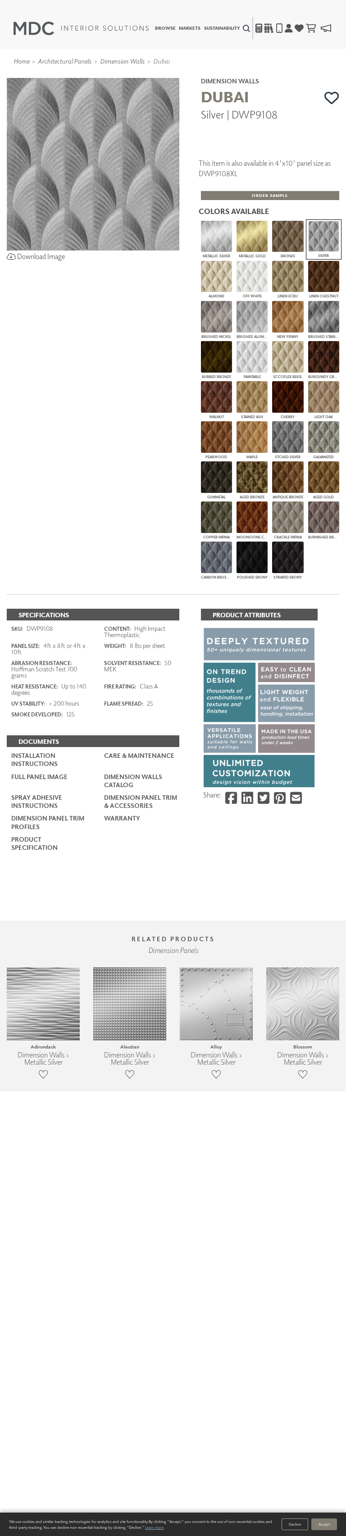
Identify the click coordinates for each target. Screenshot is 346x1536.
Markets (189, 28)
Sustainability (222, 28)
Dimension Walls (122, 61)
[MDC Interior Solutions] (81, 28)
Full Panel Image (39, 776)
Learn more (154, 1527)
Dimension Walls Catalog (133, 781)
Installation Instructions (34, 759)
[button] (331, 98)
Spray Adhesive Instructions (36, 801)
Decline (295, 1524)
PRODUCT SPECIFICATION (34, 843)
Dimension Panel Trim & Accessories (140, 801)
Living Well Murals (191, 73)
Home (21, 61)
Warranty (122, 818)
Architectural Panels (64, 61)
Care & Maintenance (139, 755)
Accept (324, 1524)
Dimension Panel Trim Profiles (47, 822)
